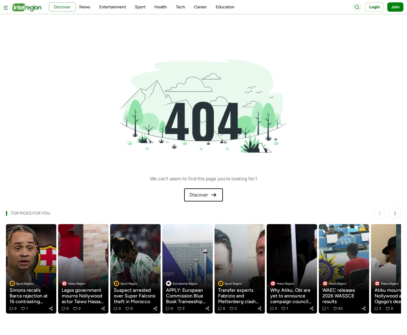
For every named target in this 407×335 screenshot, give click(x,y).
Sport (140, 7)
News (84, 7)
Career (200, 7)
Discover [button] (62, 7)
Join (395, 7)
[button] (51, 308)
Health (160, 7)
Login (374, 7)
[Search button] (357, 7)
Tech (180, 7)
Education (225, 7)
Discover (198, 195)
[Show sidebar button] (6, 7)
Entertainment (112, 7)
